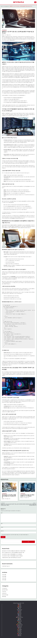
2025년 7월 (4, 578)
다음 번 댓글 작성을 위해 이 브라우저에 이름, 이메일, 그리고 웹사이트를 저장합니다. (15, 534)
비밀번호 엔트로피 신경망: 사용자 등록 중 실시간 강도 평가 (11, 557)
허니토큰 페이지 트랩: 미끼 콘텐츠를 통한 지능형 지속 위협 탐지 (12, 555)
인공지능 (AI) (4, 593)
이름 (2, 523)
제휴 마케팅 (4, 596)
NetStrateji (18, 2)
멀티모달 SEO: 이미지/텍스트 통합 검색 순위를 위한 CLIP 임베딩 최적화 (9, 496)
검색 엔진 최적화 (5, 589)
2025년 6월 (4, 579)
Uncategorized (4, 29)
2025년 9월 (4, 574)
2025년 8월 (4, 576)
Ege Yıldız (8, 498)
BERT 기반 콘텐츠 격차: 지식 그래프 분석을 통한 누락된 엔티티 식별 (13, 552)
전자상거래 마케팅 (5, 594)
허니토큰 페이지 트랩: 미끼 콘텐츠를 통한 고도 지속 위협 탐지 (27, 495)
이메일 (2, 527)
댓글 (2, 512)
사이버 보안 (4, 591)
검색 (28, 541)
